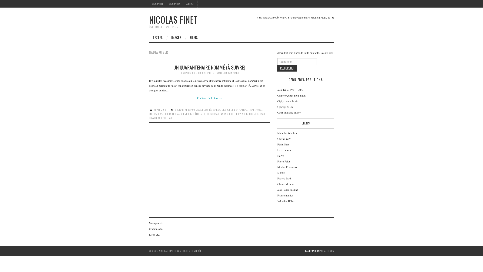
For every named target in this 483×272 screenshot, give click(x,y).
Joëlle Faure (199, 114)
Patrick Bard (284, 178)
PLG (251, 114)
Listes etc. (154, 234)
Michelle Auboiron (287, 133)
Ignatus (281, 173)
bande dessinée (204, 109)
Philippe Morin (241, 114)
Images (176, 37)
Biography (174, 3)
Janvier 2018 (159, 109)
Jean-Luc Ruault (166, 114)
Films (194, 37)
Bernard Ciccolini (222, 109)
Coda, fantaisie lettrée (289, 112)
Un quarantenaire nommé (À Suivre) (209, 67)
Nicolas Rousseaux (287, 167)
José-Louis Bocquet (287, 190)
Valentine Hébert (286, 201)
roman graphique (158, 118)
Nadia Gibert (227, 114)
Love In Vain (284, 150)
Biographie (157, 3)
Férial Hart (283, 144)
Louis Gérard (212, 114)
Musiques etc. (156, 223)
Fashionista (312, 251)
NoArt (280, 156)
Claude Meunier (285, 184)
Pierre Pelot (283, 161)
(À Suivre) (179, 109)
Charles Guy (284, 139)
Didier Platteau (239, 109)
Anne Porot (190, 109)
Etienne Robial (255, 109)
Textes (158, 37)
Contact (190, 3)
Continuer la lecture (209, 98)
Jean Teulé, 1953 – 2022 (290, 90)
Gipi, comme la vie (287, 101)
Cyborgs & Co (285, 107)
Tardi (170, 118)
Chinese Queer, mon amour (291, 95)
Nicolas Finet (173, 19)
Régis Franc (259, 114)
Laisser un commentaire (227, 73)
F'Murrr (153, 114)
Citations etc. (156, 229)
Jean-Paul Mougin (183, 114)
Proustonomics (285, 195)
